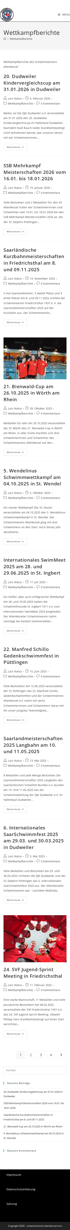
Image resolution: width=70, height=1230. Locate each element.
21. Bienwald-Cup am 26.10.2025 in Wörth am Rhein (32, 393)
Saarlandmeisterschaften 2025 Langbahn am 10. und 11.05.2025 (33, 744)
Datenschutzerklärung (20, 1189)
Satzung (11, 1204)
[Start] (5, 38)
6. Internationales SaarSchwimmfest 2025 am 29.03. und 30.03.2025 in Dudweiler (34, 837)
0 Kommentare (50, 103)
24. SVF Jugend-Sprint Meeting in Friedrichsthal (33, 972)
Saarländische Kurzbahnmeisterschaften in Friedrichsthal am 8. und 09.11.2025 (34, 260)
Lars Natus (15, 98)
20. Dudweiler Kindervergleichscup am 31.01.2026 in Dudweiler (32, 82)
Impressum (13, 1175)
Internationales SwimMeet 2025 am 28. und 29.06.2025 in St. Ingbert (35, 566)
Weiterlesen (17, 147)
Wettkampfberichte (21, 38)
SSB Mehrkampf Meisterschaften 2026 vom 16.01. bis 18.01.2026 (35, 172)
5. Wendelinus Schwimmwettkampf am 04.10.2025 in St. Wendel (32, 477)
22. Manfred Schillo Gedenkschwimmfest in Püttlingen (31, 655)
